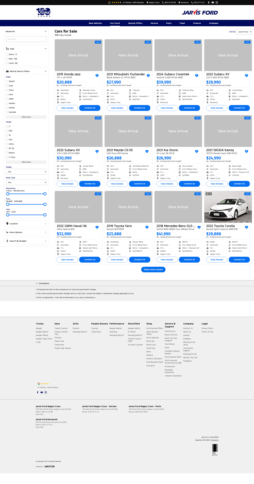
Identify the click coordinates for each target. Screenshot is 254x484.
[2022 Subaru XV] (228, 55)
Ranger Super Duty (44, 339)
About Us (187, 332)
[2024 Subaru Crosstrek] (178, 55)
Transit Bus (59, 345)
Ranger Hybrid (42, 335)
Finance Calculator (154, 358)
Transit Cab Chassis (62, 348)
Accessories (170, 366)
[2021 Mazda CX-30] (128, 131)
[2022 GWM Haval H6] (78, 207)
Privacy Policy (207, 328)
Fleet (182, 23)
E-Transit (132, 332)
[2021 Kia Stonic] (178, 131)
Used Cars (150, 348)
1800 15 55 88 (47, 412)
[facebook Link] (208, 2)
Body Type (10, 177)
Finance (197, 23)
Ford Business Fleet (154, 362)
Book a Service (171, 335)
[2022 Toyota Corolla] (228, 207)
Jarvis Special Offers (152, 333)
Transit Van (59, 341)
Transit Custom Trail (61, 333)
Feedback (187, 361)
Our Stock (115, 23)
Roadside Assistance (169, 371)
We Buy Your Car (190, 357)
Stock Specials (152, 337)
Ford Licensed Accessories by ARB (173, 361)
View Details (67, 108)
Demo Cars (151, 345)
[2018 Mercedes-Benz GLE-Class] (178, 207)
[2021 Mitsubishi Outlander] (128, 55)
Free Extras (169, 344)
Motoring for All (190, 354)
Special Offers (135, 23)
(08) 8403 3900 (141, 412)
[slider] (7, 193)
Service (154, 23)
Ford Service (170, 331)
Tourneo (57, 337)
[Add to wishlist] (97, 76)
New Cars (150, 341)
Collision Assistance (173, 376)
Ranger (39, 328)
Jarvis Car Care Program (171, 339)
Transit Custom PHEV (134, 340)
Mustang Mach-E (80, 332)
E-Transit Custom (135, 345)
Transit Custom (61, 328)
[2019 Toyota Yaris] (128, 207)
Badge (9, 167)
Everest (76, 328)
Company (213, 23)
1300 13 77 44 (93, 412)
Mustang (113, 332)
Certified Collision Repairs (172, 352)
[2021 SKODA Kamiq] (228, 131)
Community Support (188, 349)
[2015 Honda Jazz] (78, 55)
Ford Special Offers (154, 328)
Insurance (150, 365)
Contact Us (89, 108)
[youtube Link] (212, 2)
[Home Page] (44, 12)
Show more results (153, 269)
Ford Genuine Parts (173, 357)
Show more (26, 117)
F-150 (38, 342)
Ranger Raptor (42, 332)
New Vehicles (95, 23)
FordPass (187, 339)
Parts (168, 23)
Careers (186, 335)
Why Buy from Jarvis (189, 343)
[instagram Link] (216, 2)
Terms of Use (207, 332)
